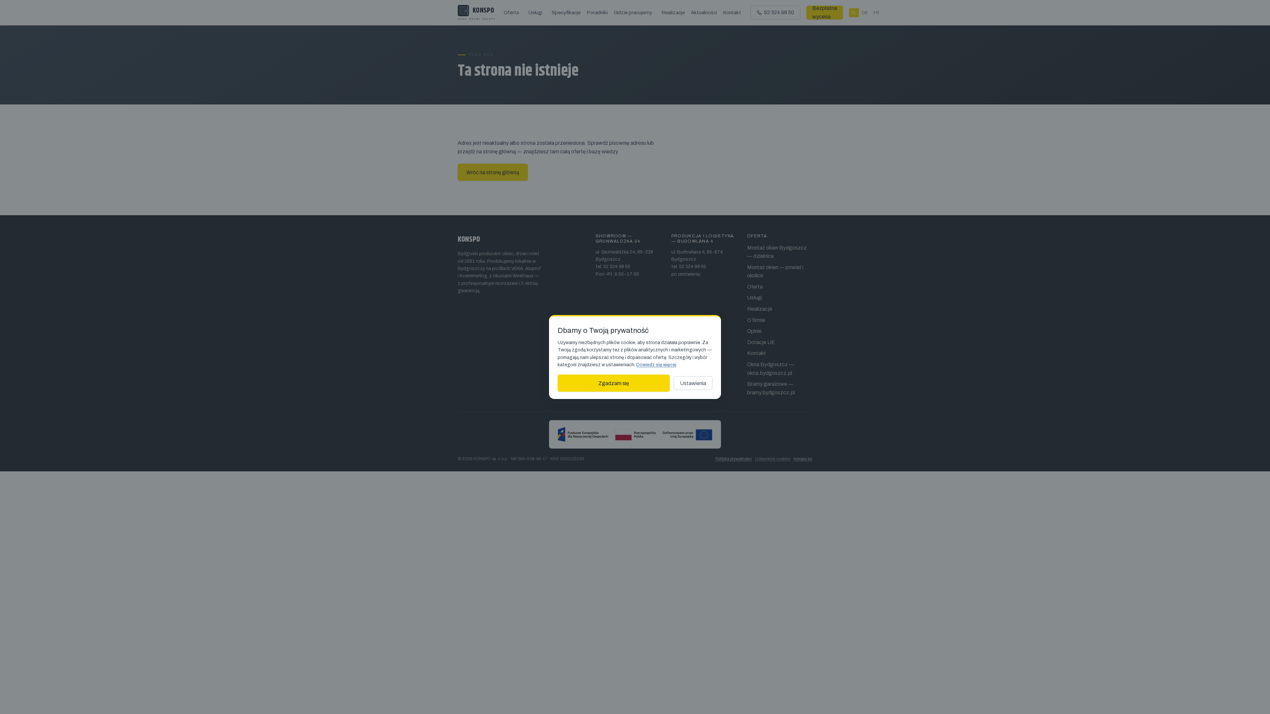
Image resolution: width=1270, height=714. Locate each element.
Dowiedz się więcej (656, 364)
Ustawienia (693, 383)
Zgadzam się (613, 383)
